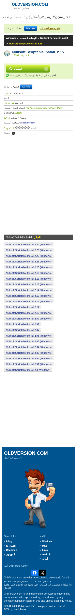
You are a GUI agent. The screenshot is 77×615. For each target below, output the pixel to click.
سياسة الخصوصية (46, 606)
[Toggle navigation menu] (66, 6)
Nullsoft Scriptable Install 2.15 (38, 52)
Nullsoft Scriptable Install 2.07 (22, 330)
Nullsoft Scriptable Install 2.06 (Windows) (29, 335)
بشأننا (9, 541)
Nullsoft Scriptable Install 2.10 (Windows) (29, 313)
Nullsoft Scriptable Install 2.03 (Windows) (29, 353)
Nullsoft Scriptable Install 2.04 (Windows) (29, 347)
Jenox (23, 609)
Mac (44, 545)
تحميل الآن (15, 68)
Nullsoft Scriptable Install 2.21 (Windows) (29, 261)
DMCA (61, 606)
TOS (6, 609)
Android (46, 554)
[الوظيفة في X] (13, 133)
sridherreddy (28, 123)
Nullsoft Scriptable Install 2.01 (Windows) (29, 364)
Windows (11, 38)
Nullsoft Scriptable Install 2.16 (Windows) (29, 284)
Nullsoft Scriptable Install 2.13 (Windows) (29, 296)
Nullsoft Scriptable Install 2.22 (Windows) (29, 256)
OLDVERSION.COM (30, 4)
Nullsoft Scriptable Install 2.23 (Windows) (29, 250)
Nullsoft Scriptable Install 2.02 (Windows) (29, 358)
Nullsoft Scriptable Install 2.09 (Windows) (29, 318)
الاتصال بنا (11, 545)
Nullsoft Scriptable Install (54, 38)
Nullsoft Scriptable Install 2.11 (22, 307)
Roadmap (11, 550)
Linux (45, 550)
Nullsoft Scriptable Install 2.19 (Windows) (29, 273)
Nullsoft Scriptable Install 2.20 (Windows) (29, 267)
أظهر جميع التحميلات (50, 28)
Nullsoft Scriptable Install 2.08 (22, 324)
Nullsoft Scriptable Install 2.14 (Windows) (29, 290)
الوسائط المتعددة (28, 38)
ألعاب (45, 558)
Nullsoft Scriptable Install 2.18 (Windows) (29, 278)
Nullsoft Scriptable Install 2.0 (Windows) (28, 370)
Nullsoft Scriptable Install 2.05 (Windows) (29, 341)
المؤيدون (10, 554)
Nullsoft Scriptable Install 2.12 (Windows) (29, 301)
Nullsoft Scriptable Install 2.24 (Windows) (29, 244)
